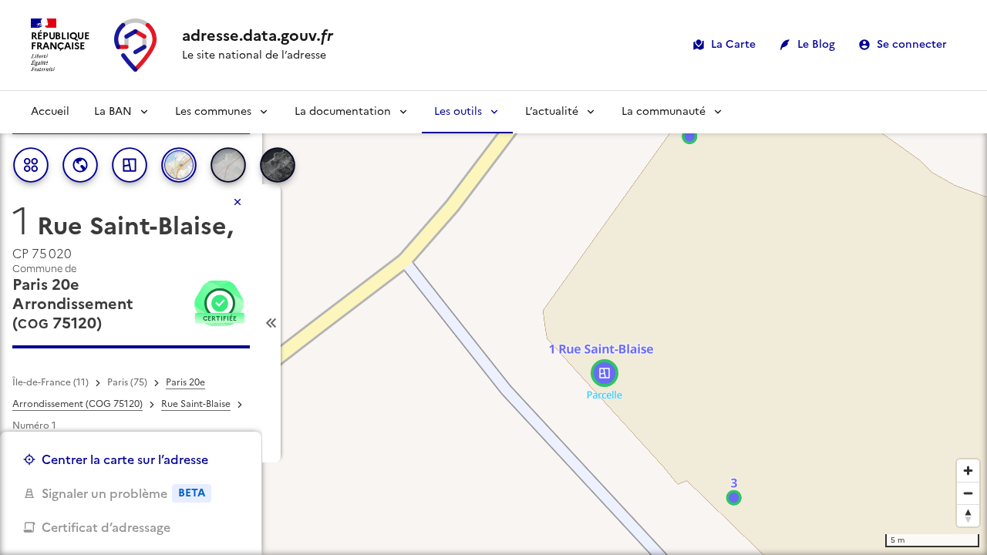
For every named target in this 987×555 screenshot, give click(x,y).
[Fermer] (237, 202)
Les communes (213, 111)
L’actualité (551, 111)
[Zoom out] (968, 493)
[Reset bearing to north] (968, 515)
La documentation (343, 111)
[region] (493, 323)
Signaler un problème (123, 493)
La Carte (733, 44)
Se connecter (912, 44)
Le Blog (816, 44)
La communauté (664, 111)
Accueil (50, 111)
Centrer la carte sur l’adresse (125, 459)
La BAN (113, 111)
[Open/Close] (271, 323)
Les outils (458, 111)
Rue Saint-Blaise (196, 404)
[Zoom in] (968, 470)
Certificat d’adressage (106, 527)
